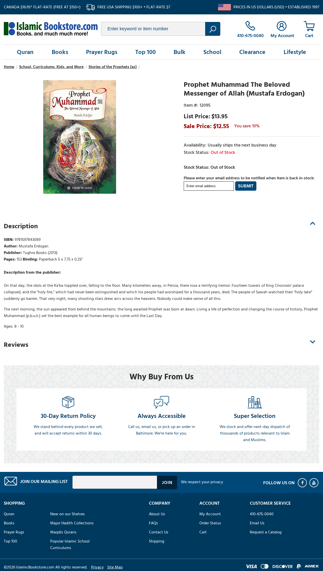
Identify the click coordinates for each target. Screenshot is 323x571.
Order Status (210, 523)
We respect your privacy (202, 482)
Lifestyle (295, 52)
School (212, 52)
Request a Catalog (266, 532)
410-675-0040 (262, 514)
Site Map (115, 567)
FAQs (153, 523)
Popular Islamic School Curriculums (70, 544)
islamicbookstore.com (51, 29)
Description (21, 226)
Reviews (16, 344)
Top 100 (145, 52)
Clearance (252, 52)
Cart (203, 532)
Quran (25, 52)
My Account (210, 514)
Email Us (257, 523)
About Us (157, 514)
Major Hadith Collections (72, 523)
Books (60, 52)
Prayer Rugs (101, 52)
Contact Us (158, 532)
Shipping (156, 541)
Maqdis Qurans (63, 532)
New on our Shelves (67, 514)
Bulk (179, 52)
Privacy (97, 567)
